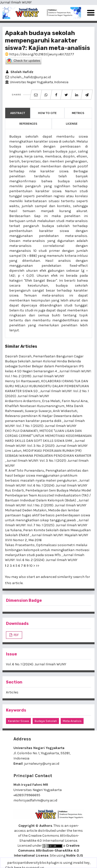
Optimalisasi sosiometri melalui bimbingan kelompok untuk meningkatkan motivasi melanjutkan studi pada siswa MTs (47, 550)
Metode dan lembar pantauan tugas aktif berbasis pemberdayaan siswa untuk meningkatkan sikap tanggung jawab (47, 515)
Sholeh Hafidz (21, 72)
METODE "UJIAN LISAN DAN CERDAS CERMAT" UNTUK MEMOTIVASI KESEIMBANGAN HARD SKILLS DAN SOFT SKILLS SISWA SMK (48, 436)
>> (37, 566)
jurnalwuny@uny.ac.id (41, 763)
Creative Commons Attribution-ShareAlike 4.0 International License (47, 850)
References (28, 123)
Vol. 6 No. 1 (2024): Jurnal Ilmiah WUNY (36, 664)
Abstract (17, 113)
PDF (16, 635)
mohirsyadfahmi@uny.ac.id (35, 800)
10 (31, 566)
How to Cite (47, 113)
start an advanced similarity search (56, 577)
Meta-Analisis (72, 721)
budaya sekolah (46, 721)
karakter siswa (18, 721)
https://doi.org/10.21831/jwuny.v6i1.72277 (41, 54)
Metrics (78, 113)
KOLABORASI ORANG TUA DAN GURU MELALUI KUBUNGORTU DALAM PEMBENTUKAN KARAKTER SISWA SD (47, 386)
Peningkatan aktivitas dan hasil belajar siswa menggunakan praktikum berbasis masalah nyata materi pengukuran (46, 475)
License (72, 123)
